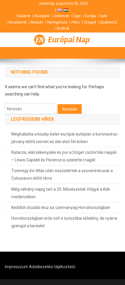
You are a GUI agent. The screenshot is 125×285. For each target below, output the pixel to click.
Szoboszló (108, 22)
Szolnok (62, 28)
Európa (90, 16)
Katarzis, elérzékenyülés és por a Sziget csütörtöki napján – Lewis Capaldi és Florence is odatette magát (64, 156)
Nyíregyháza (57, 22)
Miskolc (37, 22)
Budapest (42, 16)
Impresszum (16, 266)
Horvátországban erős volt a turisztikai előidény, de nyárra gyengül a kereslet (64, 222)
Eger (77, 16)
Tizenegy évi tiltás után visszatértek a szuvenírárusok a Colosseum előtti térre (62, 174)
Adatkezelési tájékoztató (52, 266)
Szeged (90, 22)
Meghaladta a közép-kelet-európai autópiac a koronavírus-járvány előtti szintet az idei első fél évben (65, 138)
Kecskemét (17, 22)
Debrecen (61, 16)
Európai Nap (69, 40)
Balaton (24, 16)
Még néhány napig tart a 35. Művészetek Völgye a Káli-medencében (61, 193)
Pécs (76, 22)
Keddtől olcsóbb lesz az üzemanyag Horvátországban (60, 207)
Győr (103, 16)
